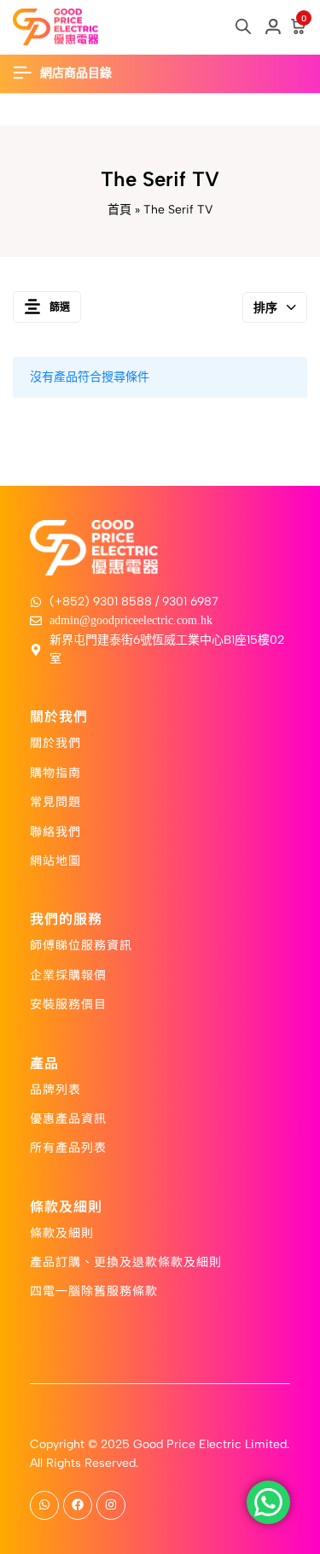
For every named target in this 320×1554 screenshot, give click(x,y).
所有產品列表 (68, 1146)
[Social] (44, 1505)
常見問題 (55, 800)
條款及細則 (62, 1232)
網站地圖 (55, 859)
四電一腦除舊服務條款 (94, 1290)
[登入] (273, 27)
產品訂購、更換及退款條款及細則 (126, 1261)
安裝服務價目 (68, 1003)
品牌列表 (55, 1088)
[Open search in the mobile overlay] (243, 26)
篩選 (59, 307)
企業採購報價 (68, 974)
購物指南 (55, 771)
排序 (265, 308)
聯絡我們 (55, 830)
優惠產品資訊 (68, 1117)
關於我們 (55, 742)
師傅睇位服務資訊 (81, 944)
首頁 (119, 209)
